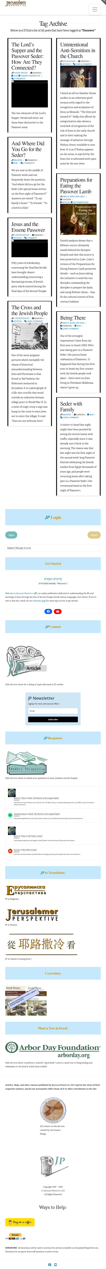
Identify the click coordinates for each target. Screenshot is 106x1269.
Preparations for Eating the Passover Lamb (76, 185)
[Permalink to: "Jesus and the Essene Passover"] (29, 248)
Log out (94, 535)
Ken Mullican (68, 61)
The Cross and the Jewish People (29, 310)
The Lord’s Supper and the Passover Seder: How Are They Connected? (27, 56)
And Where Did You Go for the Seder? (27, 148)
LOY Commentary (80, 202)
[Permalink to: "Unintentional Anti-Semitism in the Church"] (78, 76)
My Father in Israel (35, 836)
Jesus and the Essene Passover (28, 226)
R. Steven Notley (21, 235)
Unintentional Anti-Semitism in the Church (77, 50)
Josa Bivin (17, 160)
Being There (73, 317)
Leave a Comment (83, 64)
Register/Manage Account (19, 548)
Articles (66, 64)
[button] (95, 9)
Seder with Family (71, 406)
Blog (15, 76)
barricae (17, 850)
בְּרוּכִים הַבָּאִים (53, 579)
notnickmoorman (20, 814)
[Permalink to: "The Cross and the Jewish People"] (29, 336)
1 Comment (31, 238)
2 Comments (28, 163)
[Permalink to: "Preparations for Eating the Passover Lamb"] (78, 219)
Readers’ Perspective (30, 76)
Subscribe (53, 719)
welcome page (39, 601)
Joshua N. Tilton (20, 798)
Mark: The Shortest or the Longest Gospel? (43, 798)
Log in (11, 535)
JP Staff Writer (20, 73)
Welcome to (19, 593)
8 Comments (19, 79)
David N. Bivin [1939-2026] (73, 196)
